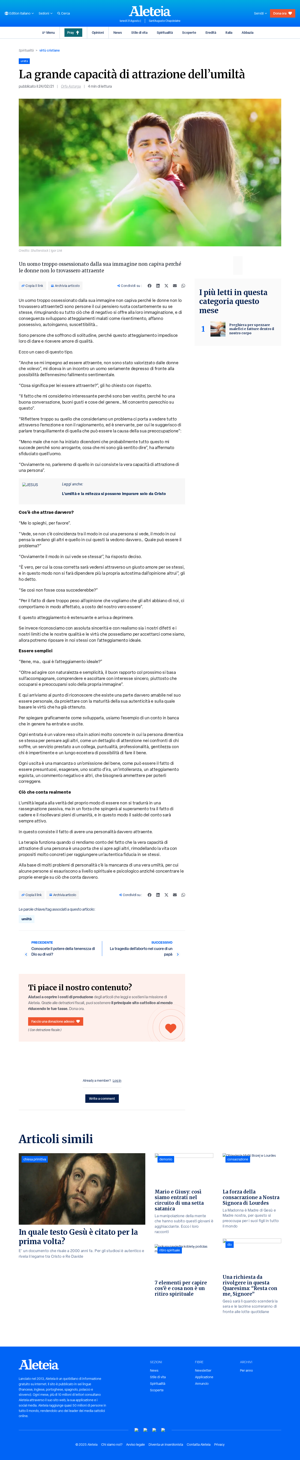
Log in (117, 1080)
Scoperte (189, 32)
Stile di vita (139, 32)
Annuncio (202, 1383)
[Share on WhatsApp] (183, 286)
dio (229, 1244)
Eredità (211, 32)
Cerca (65, 13)
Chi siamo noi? (111, 1444)
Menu (50, 32)
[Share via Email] (175, 286)
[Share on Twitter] (166, 286)
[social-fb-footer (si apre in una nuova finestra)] (145, 1430)
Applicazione (204, 1377)
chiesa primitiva (34, 1159)
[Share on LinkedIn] (158, 286)
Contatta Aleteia (198, 1444)
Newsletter (203, 1370)
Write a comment (102, 1098)
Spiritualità (165, 32)
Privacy (219, 1444)
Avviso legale (135, 1444)
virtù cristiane (49, 50)
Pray (70, 32)
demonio (165, 1159)
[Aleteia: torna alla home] (150, 11)
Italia (228, 32)
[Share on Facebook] (149, 286)
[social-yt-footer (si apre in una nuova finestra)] (137, 1430)
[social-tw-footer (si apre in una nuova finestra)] (154, 1430)
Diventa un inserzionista (166, 1444)
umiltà (27, 919)
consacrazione (237, 1159)
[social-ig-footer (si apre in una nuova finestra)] (163, 1430)
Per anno (246, 1370)
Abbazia (247, 32)
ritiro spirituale (169, 1250)
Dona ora (279, 13)
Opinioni (98, 32)
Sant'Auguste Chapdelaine (164, 21)
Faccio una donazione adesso (52, 1021)
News (117, 32)
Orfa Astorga (71, 86)
